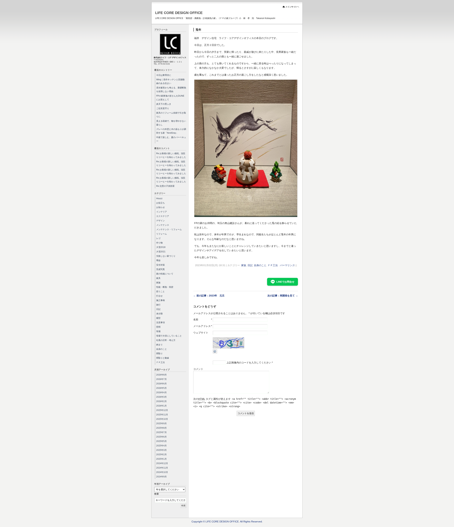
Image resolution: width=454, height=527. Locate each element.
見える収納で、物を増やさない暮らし (171, 123)
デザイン (160, 220)
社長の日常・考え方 (165, 340)
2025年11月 (162, 414)
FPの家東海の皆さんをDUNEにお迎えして (170, 98)
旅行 (158, 305)
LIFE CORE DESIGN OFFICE (179, 13)
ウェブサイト (200, 332)
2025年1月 (161, 459)
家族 (243, 265)
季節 (158, 260)
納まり (159, 344)
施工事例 (160, 300)
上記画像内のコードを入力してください (248, 362)
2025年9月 (161, 423)
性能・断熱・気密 (164, 287)
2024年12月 (162, 463)
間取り (159, 353)
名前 (195, 319)
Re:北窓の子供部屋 (165, 186)
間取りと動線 (162, 358)
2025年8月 (161, 428)
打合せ (159, 296)
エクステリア (162, 216)
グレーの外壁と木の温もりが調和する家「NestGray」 (171, 131)
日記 (250, 265)
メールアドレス (202, 326)
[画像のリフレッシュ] (215, 352)
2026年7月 (161, 379)
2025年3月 (161, 450)
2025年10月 (162, 419)
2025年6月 (161, 437)
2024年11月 (162, 468)
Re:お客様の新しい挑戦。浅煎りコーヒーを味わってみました (171, 155)
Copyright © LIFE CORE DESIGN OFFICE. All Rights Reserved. (227, 521)
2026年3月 (161, 397)
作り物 (159, 243)
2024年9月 (161, 476)
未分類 (159, 313)
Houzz (159, 198)
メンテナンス (162, 225)
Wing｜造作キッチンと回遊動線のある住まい (170, 81)
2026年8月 (161, 375)
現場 (158, 331)
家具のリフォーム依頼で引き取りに (171, 115)
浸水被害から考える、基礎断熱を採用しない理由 (171, 89)
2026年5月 (161, 388)
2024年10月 (162, 472)
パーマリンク (287, 265)
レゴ (158, 238)
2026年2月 (161, 401)
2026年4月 (161, 392)
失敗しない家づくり (165, 256)
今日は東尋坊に (163, 75)
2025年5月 (161, 441)
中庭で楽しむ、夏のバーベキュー (171, 139)
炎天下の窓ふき (163, 104)
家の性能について (164, 274)
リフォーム (161, 234)
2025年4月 (161, 445)
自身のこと (260, 265)
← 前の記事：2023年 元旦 (209, 295)
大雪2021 (160, 251)
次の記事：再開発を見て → (282, 295)
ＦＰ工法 (273, 265)
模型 (158, 318)
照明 (158, 327)
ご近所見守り (162, 108)
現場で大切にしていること (169, 336)
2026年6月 (161, 383)
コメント (198, 369)
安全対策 (160, 265)
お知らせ (160, 207)
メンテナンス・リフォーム (169, 229)
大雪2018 (160, 247)
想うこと (160, 291)
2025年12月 (162, 410)
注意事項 (160, 322)
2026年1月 (161, 406)
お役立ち (160, 203)
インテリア (161, 212)
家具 (158, 278)
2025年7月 (161, 432)
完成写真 (160, 269)
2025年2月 (161, 454)
